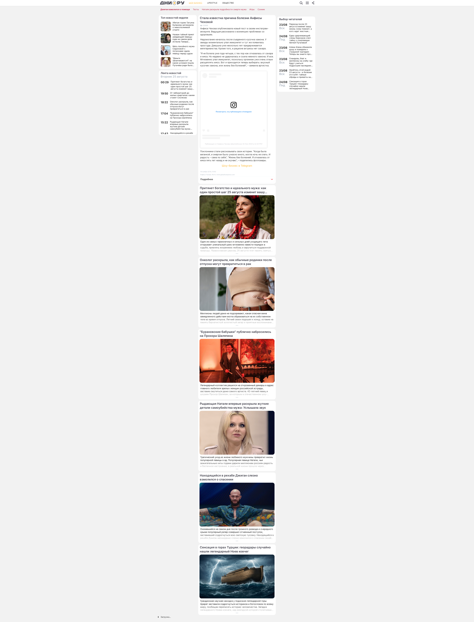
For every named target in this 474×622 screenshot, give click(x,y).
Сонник (261, 9)
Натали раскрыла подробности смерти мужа (224, 9)
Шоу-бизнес (195, 3)
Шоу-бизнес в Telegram (237, 165)
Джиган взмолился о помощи (175, 9)
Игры (252, 9)
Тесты (196, 9)
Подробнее (206, 179)
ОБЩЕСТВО (228, 3)
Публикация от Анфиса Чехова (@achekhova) (223, 144)
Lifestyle (212, 3)
